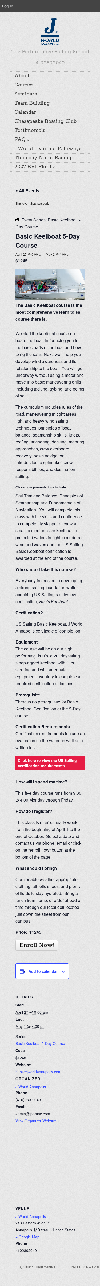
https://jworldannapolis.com (38, 1071)
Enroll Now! (36, 945)
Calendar (25, 112)
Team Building (32, 103)
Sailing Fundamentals (39, 1267)
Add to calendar (43, 971)
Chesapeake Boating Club (45, 121)
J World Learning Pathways (48, 149)
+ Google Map (27, 1236)
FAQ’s (21, 139)
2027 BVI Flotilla (34, 167)
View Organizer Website (35, 1120)
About (21, 76)
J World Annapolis (30, 1086)
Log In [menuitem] (7, 6)
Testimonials (29, 130)
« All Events (27, 190)
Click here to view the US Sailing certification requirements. (47, 763)
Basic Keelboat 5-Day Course (40, 1043)
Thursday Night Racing (42, 158)
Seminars (25, 94)
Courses (24, 85)
